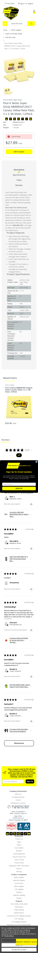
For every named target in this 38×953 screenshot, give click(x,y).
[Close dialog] (36, 462)
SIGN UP (19, 488)
